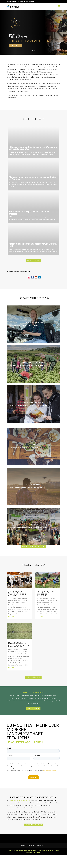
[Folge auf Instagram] (29, 277)
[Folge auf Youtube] (36, 277)
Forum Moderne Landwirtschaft (20, 800)
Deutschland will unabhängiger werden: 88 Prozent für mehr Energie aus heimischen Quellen (19, 645)
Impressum (31, 845)
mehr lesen (11, 616)
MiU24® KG (50, 850)
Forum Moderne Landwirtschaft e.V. (28, 850)
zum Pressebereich (33, 677)
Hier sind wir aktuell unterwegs (33, 546)
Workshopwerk (36, 852)
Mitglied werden (33, 708)
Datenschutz (40, 845)
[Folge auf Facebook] (32, 277)
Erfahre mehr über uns (33, 825)
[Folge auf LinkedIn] (39, 277)
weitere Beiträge (33, 260)
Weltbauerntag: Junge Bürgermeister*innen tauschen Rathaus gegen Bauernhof (17, 593)
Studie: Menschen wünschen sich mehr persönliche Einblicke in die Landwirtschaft (47, 593)
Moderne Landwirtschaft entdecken (28, 29)
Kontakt (23, 845)
